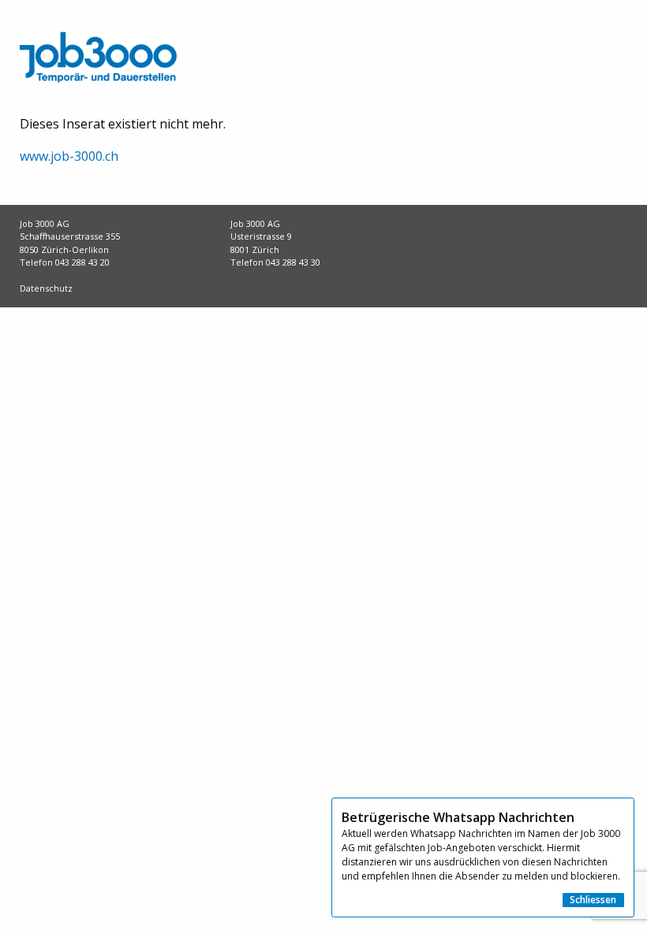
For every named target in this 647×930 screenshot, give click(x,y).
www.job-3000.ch (69, 156)
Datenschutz (46, 288)
